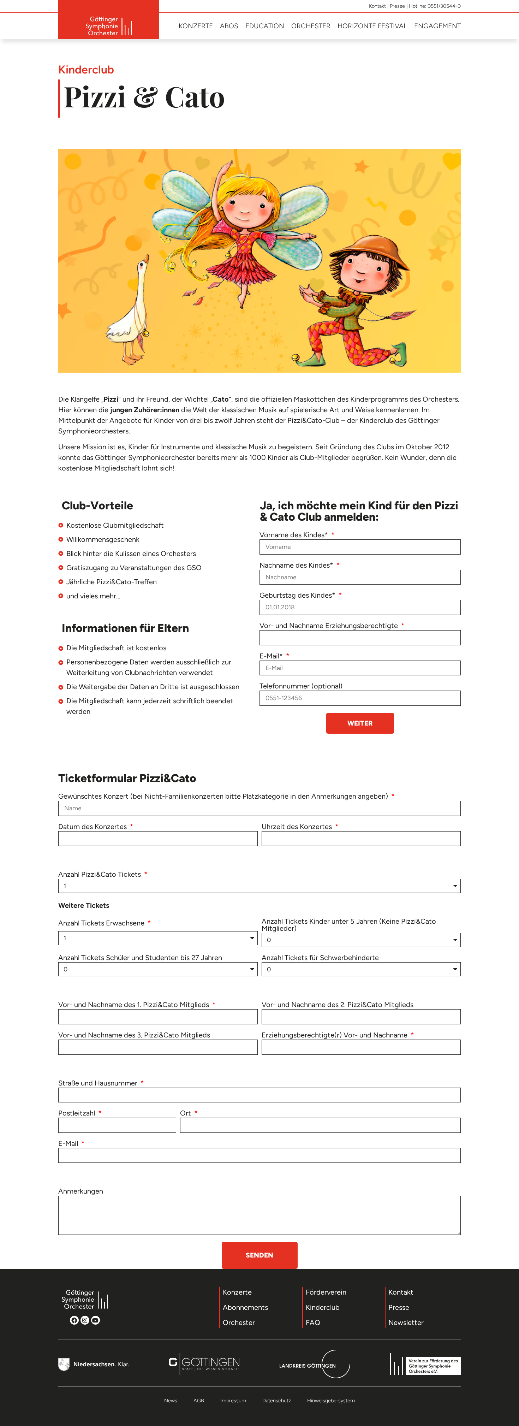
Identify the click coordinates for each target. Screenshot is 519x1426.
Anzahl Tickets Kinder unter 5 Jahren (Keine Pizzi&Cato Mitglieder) (349, 925)
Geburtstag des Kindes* (298, 595)
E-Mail (69, 1144)
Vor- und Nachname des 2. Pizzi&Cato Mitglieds (337, 1005)
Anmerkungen (80, 1191)
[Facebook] (74, 1320)
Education (264, 26)
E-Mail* (272, 656)
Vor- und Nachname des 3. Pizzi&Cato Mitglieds (134, 1035)
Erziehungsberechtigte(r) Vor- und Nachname (335, 1035)
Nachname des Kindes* (297, 565)
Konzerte (196, 26)
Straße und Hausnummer (98, 1083)
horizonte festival (372, 26)
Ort (186, 1113)
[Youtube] (95, 1320)
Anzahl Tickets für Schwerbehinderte (320, 958)
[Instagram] (84, 1320)
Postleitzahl (77, 1113)
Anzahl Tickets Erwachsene (102, 923)
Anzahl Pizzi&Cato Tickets (100, 874)
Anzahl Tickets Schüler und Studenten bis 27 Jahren (140, 958)
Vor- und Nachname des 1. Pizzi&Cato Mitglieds (134, 1005)
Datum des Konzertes (93, 827)
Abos (229, 26)
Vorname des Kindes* (295, 535)
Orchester (310, 26)
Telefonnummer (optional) (301, 686)
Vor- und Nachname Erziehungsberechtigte (330, 626)
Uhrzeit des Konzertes (298, 827)
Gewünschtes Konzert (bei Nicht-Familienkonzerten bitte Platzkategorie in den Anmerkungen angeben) (224, 796)
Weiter (360, 723)
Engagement (437, 26)
